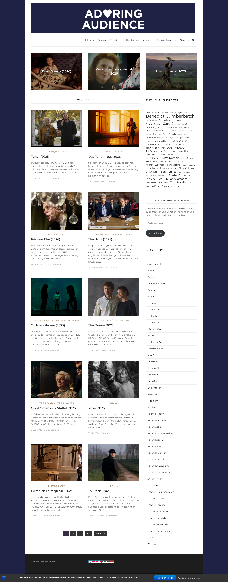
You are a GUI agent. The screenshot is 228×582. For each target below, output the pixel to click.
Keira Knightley (180, 151)
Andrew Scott (167, 112)
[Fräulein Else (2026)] (56, 212)
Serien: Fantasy (47, 403)
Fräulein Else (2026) (45, 239)
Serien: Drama (103, 234)
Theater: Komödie (43, 320)
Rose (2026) (97, 408)
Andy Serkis (181, 112)
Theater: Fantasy (156, 505)
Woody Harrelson (171, 186)
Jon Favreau (152, 151)
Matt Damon (170, 157)
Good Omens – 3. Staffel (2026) (54, 408)
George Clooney (183, 138)
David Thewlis (169, 134)
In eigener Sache (156, 342)
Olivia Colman (186, 168)
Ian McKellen (168, 144)
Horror (151, 335)
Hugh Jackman (179, 141)
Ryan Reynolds (184, 172)
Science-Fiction (155, 413)
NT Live (151, 407)
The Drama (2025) (101, 325)
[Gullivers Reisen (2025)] (56, 298)
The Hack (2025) (100, 239)
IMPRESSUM (48, 561)
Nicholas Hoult (154, 168)
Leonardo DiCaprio (156, 154)
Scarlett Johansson (180, 175)
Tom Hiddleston (181, 182)
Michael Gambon (175, 161)
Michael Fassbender (156, 161)
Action (150, 270)
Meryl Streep (187, 158)
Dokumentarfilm (156, 283)
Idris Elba (180, 144)
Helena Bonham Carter (157, 141)
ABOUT (35, 561)
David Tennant (153, 134)
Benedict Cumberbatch (170, 116)
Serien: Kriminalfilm (158, 465)
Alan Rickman (152, 113)
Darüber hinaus (164, 40)
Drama (50, 152)
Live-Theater (154, 387)
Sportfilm (152, 485)
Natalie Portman (188, 165)
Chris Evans (184, 128)
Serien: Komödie (65, 403)
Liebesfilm (61, 152)
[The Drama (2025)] (113, 298)
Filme (88, 40)
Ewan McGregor (165, 137)
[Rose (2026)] (113, 381)
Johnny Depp (176, 147)
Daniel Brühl (178, 131)
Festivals (152, 316)
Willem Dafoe (153, 186)
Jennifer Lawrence (155, 147)
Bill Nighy (180, 120)
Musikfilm (152, 400)
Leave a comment (51, 178)
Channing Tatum (154, 127)
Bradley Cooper (153, 124)
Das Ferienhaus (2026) (105, 156)
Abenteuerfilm (155, 264)
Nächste (100, 533)
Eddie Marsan (182, 134)
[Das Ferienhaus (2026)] (113, 129)
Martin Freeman (153, 158)
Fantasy (151, 303)
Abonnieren (155, 233)
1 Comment (106, 433)
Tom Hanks (163, 183)
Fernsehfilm (153, 309)
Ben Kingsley (151, 120)
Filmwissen (153, 322)
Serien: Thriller (155, 479)
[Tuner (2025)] (56, 129)
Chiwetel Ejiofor (171, 128)
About (183, 40)
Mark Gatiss (174, 154)
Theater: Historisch (157, 511)
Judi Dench (165, 151)
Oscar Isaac (151, 172)
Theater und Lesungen (138, 40)
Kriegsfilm (153, 361)
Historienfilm (154, 329)
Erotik (150, 296)
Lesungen (152, 374)
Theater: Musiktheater (67, 320)
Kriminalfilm (154, 368)
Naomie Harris (172, 165)
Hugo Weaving (153, 144)
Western (151, 544)
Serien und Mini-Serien (110, 40)
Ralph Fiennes (167, 171)
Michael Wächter (155, 165)
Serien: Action (154, 426)
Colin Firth (166, 131)
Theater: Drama (114, 152)
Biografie (152, 277)
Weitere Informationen (189, 578)
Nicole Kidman (170, 168)
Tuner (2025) (40, 156)
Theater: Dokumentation (160, 492)
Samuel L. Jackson (156, 175)
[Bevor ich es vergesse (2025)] (56, 463)
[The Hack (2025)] (113, 212)
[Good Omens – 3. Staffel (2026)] (56, 381)
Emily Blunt (151, 138)
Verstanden (165, 578)
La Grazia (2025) (99, 491)
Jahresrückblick (155, 348)
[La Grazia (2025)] (113, 463)
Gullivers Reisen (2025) (48, 325)
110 (88, 533)
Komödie (112, 320)
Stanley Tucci (154, 178)
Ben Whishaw (166, 120)
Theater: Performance (159, 531)
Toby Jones (151, 183)
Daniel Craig (190, 131)
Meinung (152, 394)
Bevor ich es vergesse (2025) (52, 491)
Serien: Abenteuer (157, 420)
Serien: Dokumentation (160, 433)
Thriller (151, 537)
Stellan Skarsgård (176, 178)
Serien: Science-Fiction (159, 472)
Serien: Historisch (122, 234)
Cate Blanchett (175, 123)
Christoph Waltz (153, 131)
